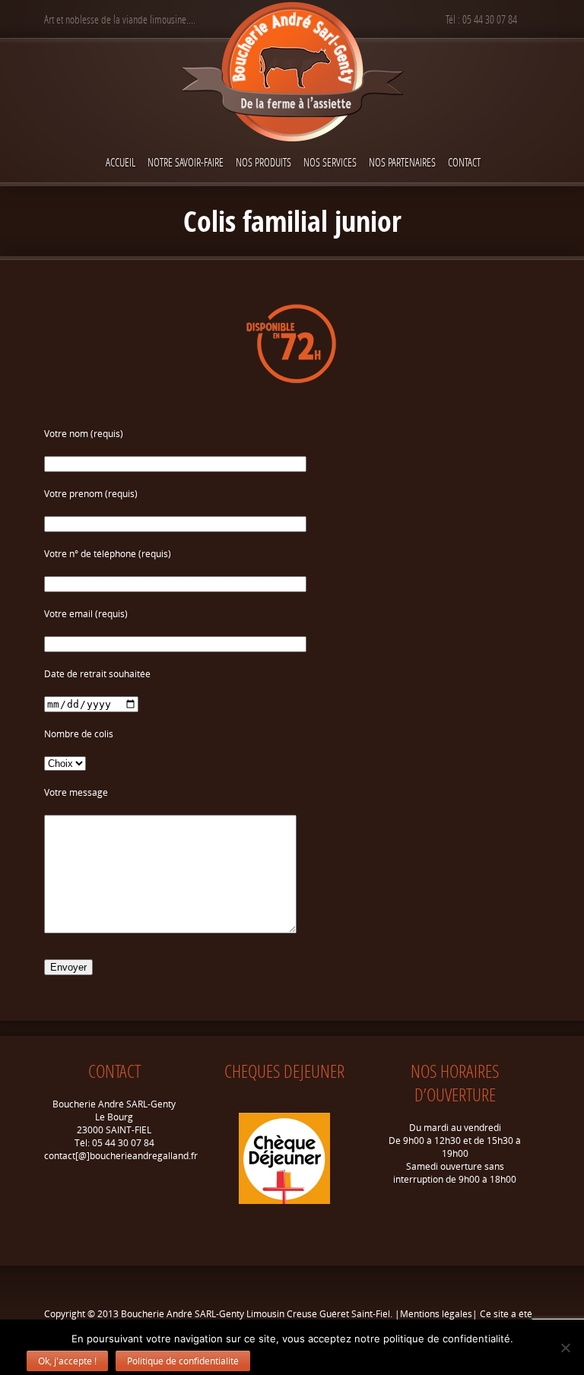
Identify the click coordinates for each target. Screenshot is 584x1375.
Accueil (120, 161)
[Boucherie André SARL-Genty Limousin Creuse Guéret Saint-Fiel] (292, 73)
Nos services (330, 161)
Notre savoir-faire (186, 161)
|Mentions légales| (436, 1313)
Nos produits (263, 161)
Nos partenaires (402, 161)
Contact (464, 161)
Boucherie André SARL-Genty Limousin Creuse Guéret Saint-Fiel (255, 1313)
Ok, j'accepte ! (67, 1360)
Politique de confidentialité (183, 1360)
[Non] (565, 1347)
